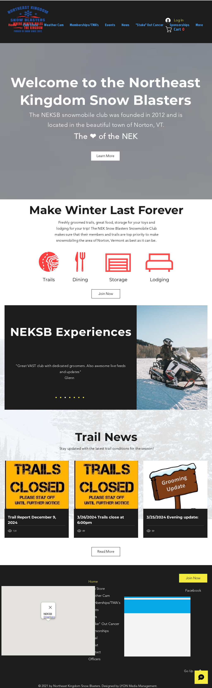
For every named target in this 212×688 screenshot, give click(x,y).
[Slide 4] (69, 397)
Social (93, 638)
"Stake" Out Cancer (103, 624)
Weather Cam (99, 596)
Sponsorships (98, 631)
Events (93, 610)
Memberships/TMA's (104, 603)
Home (93, 581)
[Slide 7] (83, 397)
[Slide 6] (79, 397)
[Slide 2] (60, 397)
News (92, 617)
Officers (94, 659)
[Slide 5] (74, 397)
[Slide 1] (56, 397)
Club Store (96, 588)
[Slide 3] (65, 397)
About (93, 645)
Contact (94, 652)
